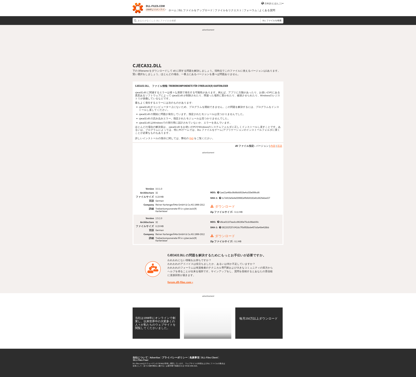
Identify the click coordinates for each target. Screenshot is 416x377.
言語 (279, 145)
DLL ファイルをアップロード (196, 10)
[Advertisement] (208, 47)
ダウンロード (225, 206)
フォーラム (250, 10)
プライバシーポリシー (175, 357)
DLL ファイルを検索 (272, 20)
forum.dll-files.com (179, 282)
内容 (272, 145)
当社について (140, 357)
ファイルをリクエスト (228, 10)
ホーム (173, 10)
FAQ (191, 138)
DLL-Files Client (209, 357)
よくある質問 (267, 10)
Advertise (155, 357)
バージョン (262, 145)
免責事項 (194, 357)
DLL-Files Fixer (141, 360)
